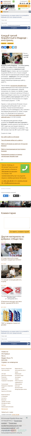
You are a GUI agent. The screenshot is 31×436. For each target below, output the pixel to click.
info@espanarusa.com (12, 183)
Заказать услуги (25, 8)
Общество (5, 11)
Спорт (3, 387)
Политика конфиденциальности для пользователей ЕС (11, 425)
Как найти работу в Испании (10, 137)
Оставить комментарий (19, 232)
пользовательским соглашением (14, 25)
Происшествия (18, 387)
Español (29, 1)
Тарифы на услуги (5, 401)
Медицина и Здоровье (7, 386)
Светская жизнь (5, 370)
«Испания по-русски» (9, 171)
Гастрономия (4, 384)
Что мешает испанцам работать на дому (11, 280)
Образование (18, 384)
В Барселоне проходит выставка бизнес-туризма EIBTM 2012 (11, 302)
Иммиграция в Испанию (7, 406)
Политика (3, 377)
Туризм (17, 379)
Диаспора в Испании (6, 375)
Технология (4, 379)
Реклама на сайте (5, 403)
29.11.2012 (3, 242)
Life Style (3, 373)
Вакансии (3, 400)
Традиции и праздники (7, 380)
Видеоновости (18, 368)
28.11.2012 (3, 285)
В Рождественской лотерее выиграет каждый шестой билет (11, 259)
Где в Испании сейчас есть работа (11, 140)
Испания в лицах (19, 375)
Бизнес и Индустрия (6, 368)
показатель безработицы (18, 85)
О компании (23, 1)
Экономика (18, 377)
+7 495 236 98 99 (8, 181)
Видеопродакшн (5, 394)
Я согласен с (11, 25)
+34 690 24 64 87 (7, 1)
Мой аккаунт (4, 409)
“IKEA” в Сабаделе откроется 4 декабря (10, 324)
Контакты (3, 398)
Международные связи (21, 389)
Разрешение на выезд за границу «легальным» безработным (11, 155)
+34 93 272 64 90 (7, 3)
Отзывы (3, 405)
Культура (17, 386)
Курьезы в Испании (6, 391)
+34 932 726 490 (15, 414)
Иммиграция (18, 373)
